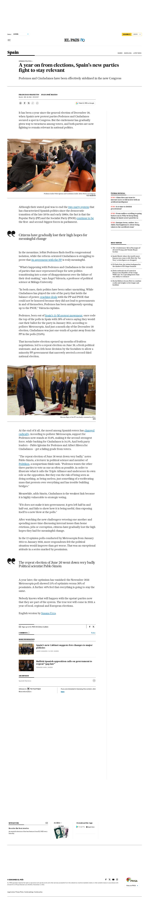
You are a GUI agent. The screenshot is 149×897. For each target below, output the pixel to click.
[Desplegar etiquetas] (94, 680)
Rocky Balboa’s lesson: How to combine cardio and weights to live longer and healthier (127, 283)
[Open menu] (9, 40)
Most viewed (116, 243)
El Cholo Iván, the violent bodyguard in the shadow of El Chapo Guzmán (127, 265)
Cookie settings (29, 892)
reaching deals (48, 297)
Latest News (137, 53)
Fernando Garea (41, 667)
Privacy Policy (19, 892)
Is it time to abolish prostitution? (121, 208)
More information (25, 691)
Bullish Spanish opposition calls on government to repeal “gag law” (64, 662)
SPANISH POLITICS (25, 61)
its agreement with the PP (46, 259)
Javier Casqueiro (41, 651)
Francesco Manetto (29, 95)
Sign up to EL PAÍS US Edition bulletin (35, 627)
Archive (57, 823)
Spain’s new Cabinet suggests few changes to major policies (64, 646)
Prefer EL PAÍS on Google (86, 103)
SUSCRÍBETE (127, 34)
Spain (13, 52)
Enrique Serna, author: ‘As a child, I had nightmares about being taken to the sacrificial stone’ (125, 225)
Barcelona (128, 53)
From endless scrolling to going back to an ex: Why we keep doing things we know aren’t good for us (126, 215)
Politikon (24, 463)
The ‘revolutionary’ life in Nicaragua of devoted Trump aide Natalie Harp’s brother (126, 250)
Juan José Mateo (49, 95)
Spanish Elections (25, 681)
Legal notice (11, 892)
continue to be (85, 218)
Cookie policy (38, 892)
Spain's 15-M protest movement (63, 315)
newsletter (14, 823)
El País (51, 651)
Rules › (93, 633)
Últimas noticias (118, 193)
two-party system (78, 207)
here (62, 692)
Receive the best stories (19, 828)
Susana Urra (48, 613)
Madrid (120, 53)
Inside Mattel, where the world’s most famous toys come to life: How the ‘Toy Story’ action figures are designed (127, 258)
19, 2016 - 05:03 (31, 97)
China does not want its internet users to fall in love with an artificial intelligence (125, 199)
